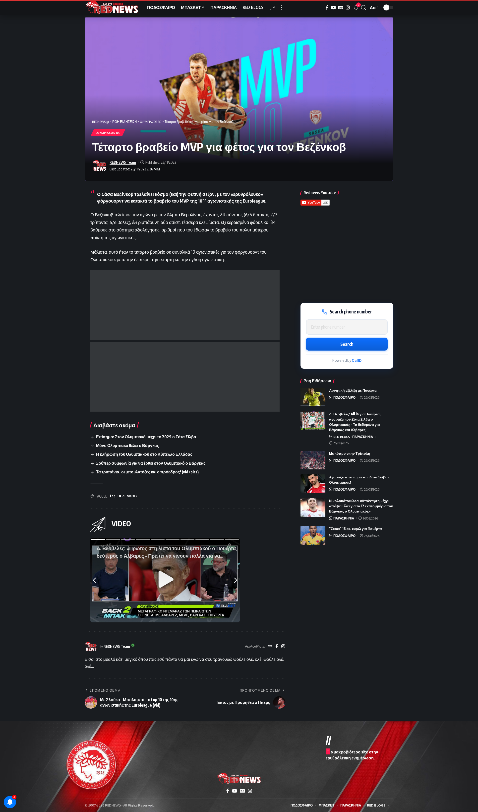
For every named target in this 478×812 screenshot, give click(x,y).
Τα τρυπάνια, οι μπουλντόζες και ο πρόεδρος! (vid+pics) (147, 471)
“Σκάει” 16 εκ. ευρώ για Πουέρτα (355, 528)
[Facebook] (327, 7)
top (113, 496)
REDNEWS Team (123, 162)
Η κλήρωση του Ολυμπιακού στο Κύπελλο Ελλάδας (144, 454)
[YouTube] (333, 7)
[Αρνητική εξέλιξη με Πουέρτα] (312, 397)
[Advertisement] (185, 305)
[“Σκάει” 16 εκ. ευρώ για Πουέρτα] (312, 535)
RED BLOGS (341, 437)
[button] (281, 7)
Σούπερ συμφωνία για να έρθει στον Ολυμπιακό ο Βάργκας (150, 463)
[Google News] (341, 7)
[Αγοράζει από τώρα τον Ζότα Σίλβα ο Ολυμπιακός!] (312, 483)
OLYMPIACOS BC (108, 133)
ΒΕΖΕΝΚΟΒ (127, 496)
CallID (356, 361)
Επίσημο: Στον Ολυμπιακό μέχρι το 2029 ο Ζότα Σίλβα (146, 436)
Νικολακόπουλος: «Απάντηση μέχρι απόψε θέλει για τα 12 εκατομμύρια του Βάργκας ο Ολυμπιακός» (361, 506)
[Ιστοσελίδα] (270, 646)
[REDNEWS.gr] (112, 7)
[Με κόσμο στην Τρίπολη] (312, 460)
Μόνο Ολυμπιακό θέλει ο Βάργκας (127, 445)
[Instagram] (348, 7)
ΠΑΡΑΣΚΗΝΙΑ (362, 437)
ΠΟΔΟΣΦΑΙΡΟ (344, 397)
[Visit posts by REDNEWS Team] (99, 165)
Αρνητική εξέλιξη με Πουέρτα (353, 390)
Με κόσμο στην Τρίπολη (349, 453)
